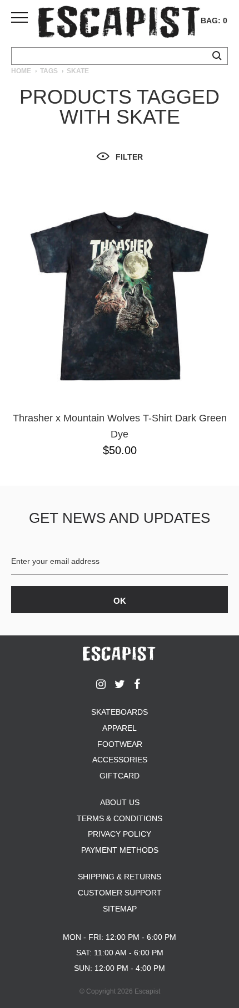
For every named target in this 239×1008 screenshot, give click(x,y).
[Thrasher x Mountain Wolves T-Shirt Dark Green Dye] (119, 296)
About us (120, 802)
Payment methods (119, 850)
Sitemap (120, 908)
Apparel (119, 728)
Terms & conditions (119, 818)
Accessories (119, 759)
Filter (129, 156)
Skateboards (119, 711)
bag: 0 (214, 20)
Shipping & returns (119, 876)
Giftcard (119, 775)
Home (21, 71)
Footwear (119, 744)
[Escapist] (119, 24)
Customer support (120, 892)
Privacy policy (119, 833)
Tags (49, 71)
